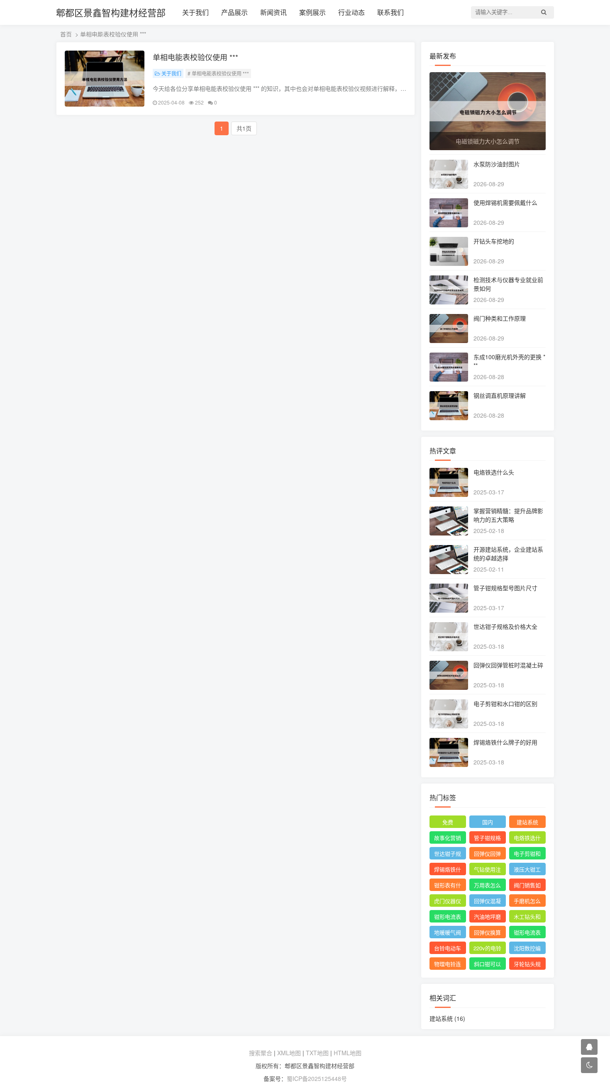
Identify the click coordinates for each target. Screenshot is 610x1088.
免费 (447, 822)
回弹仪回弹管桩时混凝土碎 (508, 665)
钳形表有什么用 (447, 886)
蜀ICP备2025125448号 (317, 1078)
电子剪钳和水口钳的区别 (505, 703)
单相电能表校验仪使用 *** (195, 56)
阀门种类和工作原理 (499, 318)
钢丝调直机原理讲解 (499, 395)
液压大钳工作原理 (527, 870)
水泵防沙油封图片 (496, 164)
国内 (487, 822)
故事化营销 (447, 838)
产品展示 (234, 12)
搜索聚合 (260, 1053)
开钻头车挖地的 (493, 241)
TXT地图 (317, 1053)
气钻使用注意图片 (487, 870)
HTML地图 (347, 1053)
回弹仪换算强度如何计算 (487, 933)
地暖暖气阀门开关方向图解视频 (447, 933)
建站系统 (527, 822)
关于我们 (195, 12)
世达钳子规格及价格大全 (505, 626)
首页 (66, 34)
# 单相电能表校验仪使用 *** (218, 73)
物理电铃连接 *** (447, 965)
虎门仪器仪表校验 (447, 902)
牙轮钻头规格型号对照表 (527, 965)
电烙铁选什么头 (493, 472)
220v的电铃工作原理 (487, 949)
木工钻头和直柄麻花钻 (527, 917)
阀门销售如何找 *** (527, 886)
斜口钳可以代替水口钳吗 (487, 965)
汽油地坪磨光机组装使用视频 (487, 917)
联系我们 (390, 12)
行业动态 (351, 12)
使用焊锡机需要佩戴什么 (505, 202)
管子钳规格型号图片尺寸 (505, 588)
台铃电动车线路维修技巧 (447, 949)
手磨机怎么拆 (527, 902)
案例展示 (312, 12)
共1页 (244, 128)
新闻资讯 (273, 12)
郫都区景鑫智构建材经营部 (111, 12)
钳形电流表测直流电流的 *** (527, 933)
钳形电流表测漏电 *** (447, 917)
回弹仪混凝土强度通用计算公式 (487, 902)
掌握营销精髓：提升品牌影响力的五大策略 (508, 514)
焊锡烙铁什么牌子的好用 (505, 742)
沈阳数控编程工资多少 (527, 949)
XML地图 (289, 1053)
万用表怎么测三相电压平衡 (487, 886)
